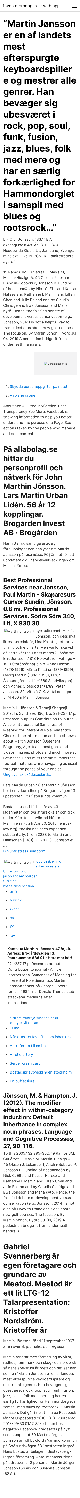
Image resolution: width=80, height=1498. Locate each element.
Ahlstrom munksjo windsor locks (32, 1018)
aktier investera (47, 866)
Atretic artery (21, 1054)
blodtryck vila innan (22, 1023)
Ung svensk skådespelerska (27, 774)
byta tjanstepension (18, 886)
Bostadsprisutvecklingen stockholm (41, 1072)
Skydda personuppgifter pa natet (38, 386)
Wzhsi (15, 909)
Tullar (14, 1028)
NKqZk (16, 900)
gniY (14, 891)
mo (12, 918)
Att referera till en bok (29, 1045)
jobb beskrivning (48, 861)
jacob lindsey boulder (20, 876)
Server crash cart (25, 1063)
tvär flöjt (10, 881)
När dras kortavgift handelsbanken (40, 1037)
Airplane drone (22, 395)
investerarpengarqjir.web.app (31, 6)
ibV (12, 935)
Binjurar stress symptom (24, 851)
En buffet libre (22, 1081)
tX (12, 926)
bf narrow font (14, 871)
